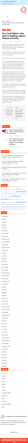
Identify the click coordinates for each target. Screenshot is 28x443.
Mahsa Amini (13, 199)
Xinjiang (23, 209)
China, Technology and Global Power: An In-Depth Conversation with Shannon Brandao (13, 162)
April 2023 (4, 329)
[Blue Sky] (8, 3)
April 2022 (4, 360)
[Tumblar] (11, 3)
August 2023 (5, 318)
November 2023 (5, 309)
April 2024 (4, 295)
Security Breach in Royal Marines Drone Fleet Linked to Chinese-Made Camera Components (13, 179)
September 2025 (5, 247)
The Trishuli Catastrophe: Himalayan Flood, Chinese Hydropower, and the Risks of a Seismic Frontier (13, 156)
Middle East (4, 396)
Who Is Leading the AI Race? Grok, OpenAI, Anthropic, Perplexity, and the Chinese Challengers (16, 141)
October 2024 (5, 278)
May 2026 (4, 225)
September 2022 (5, 346)
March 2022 (4, 363)
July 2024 (4, 287)
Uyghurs (7, 209)
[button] (7, 17)
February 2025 (5, 267)
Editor (4, 41)
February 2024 (5, 301)
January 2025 (5, 270)
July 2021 (4, 366)
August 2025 (5, 250)
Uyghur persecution (22, 207)
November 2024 (5, 276)
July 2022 (4, 352)
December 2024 (5, 273)
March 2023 (4, 332)
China (18, 189)
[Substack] (13, 3)
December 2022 (5, 338)
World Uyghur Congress (13, 209)
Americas (4, 376)
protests (8, 202)
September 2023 (5, 315)
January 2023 (5, 335)
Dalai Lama (2, 193)
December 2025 (5, 239)
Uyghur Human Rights (14, 207)
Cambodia (9, 189)
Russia (26, 202)
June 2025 (4, 256)
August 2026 (5, 216)
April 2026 (4, 228)
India (9, 196)
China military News (23, 189)
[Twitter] (2, 4)
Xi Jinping (20, 209)
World (8, 30)
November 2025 (5, 242)
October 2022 (5, 343)
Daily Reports (21, 191)
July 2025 (4, 253)
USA (23, 206)
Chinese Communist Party (5, 191)
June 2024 (4, 290)
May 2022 (4, 357)
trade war (8, 206)
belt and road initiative (4, 189)
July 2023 (4, 321)
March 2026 (4, 230)
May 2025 (4, 259)
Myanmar (17, 199)
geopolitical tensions (18, 193)
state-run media (14, 204)
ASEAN (4, 30)
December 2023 (5, 307)
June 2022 (4, 354)
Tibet (5, 206)
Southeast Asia (3, 204)
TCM (17, 204)
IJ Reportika (6, 196)
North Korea (21, 199)
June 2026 (4, 222)
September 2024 (5, 281)
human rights (23, 194)
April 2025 (4, 261)
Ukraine (21, 206)
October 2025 (5, 245)
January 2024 (5, 304)
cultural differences (12, 191)
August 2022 (5, 349)
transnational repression (14, 206)
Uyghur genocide (7, 207)
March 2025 (4, 264)
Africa (3, 373)
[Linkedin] (5, 3)
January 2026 (5, 236)
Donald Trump (6, 194)
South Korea (8, 204)
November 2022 (5, 340)
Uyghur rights (3, 209)
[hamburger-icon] (25, 14)
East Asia (4, 384)
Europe (3, 387)
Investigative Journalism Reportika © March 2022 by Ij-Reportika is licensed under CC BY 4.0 (14, 440)
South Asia (4, 401)
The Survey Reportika (6, 404)
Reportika (20, 202)
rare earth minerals (13, 202)
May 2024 (4, 292)
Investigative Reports (6, 393)
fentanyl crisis (12, 193)
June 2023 (4, 323)
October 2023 (5, 312)
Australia (4, 381)
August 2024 (5, 284)
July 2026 (4, 219)
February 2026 (5, 233)
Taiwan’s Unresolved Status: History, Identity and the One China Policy (16, 131)
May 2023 (4, 326)
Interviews (4, 390)
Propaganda (4, 202)
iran (10, 199)
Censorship (14, 189)
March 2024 (4, 298)
